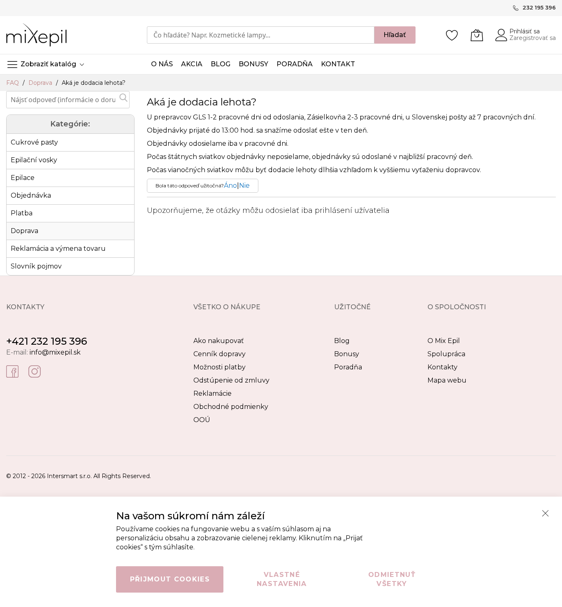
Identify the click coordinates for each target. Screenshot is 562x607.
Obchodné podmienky (230, 407)
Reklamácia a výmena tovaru (58, 248)
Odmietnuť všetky (392, 579)
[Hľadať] (123, 97)
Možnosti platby (219, 367)
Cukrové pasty (34, 142)
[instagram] (34, 371)
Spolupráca (446, 354)
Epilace (23, 178)
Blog (342, 341)
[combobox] (260, 35)
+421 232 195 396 (46, 341)
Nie (244, 185)
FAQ (13, 82)
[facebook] (12, 371)
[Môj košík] (477, 35)
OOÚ (201, 420)
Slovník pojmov (36, 266)
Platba (22, 213)
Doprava (41, 82)
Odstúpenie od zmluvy (231, 380)
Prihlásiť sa (524, 31)
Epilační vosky (34, 160)
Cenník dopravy (219, 354)
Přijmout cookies (170, 579)
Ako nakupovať (218, 341)
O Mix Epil (443, 341)
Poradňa (348, 367)
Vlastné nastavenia (282, 579)
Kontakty (442, 367)
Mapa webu (447, 380)
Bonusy (346, 354)
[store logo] (36, 35)
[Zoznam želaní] (452, 35)
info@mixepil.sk (55, 352)
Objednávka (31, 195)
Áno (230, 185)
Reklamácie (212, 393)
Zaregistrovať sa (532, 38)
